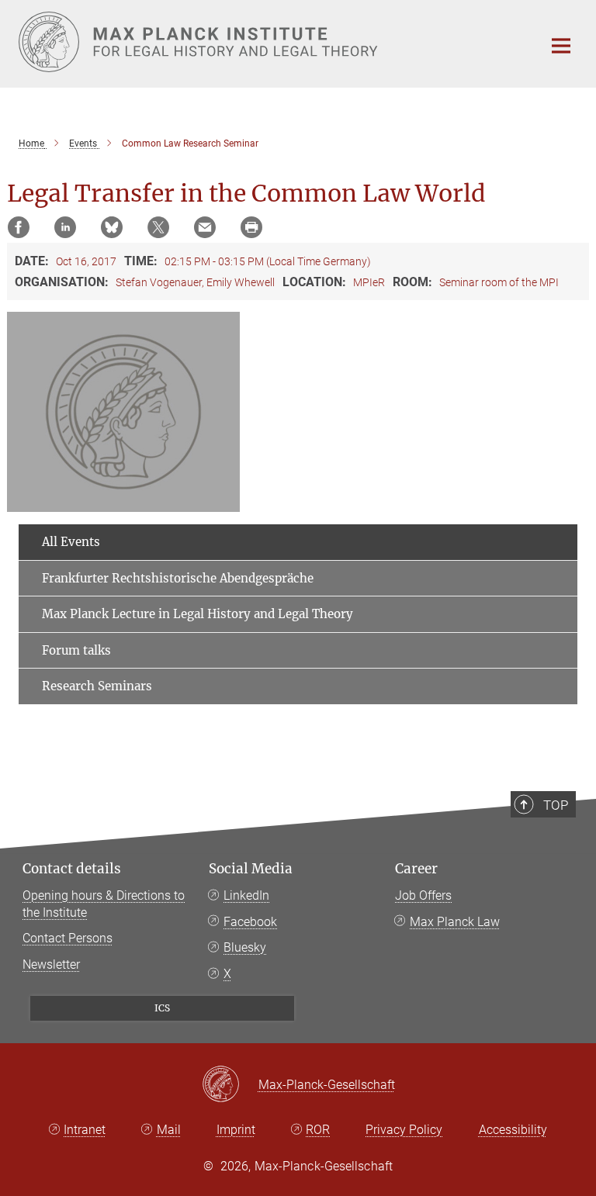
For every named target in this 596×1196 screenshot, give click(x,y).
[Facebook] (18, 227)
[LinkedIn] (65, 227)
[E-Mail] (205, 227)
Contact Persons (68, 938)
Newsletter (51, 964)
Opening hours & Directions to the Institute (104, 904)
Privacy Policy (404, 1129)
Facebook (250, 921)
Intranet (85, 1129)
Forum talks (76, 650)
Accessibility (513, 1129)
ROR (318, 1129)
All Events (71, 541)
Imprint (236, 1129)
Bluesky (245, 947)
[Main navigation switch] (561, 45)
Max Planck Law (455, 921)
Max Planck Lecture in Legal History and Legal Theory (197, 614)
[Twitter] (158, 227)
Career (416, 868)
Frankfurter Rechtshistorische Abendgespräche (178, 578)
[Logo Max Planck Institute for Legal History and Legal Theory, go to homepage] (271, 42)
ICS (162, 1008)
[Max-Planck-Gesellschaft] (230, 1085)
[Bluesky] (111, 227)
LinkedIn (246, 895)
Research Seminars (97, 686)
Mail (169, 1129)
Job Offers (423, 895)
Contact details (72, 868)
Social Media (251, 868)
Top (555, 805)
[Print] (251, 227)
